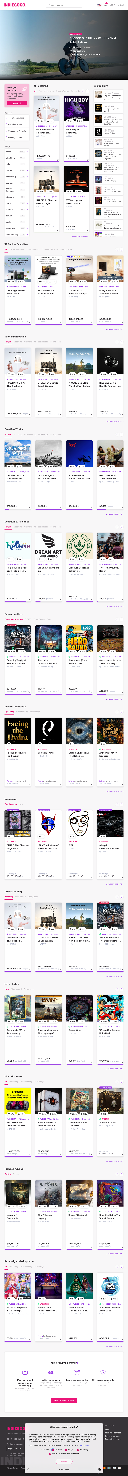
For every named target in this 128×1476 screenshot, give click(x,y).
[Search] (49, 4)
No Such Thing (46, 752)
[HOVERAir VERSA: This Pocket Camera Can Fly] (46, 108)
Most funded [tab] (20, 897)
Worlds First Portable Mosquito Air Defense (78, 293)
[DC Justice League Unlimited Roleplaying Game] (110, 1008)
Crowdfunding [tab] (30, 342)
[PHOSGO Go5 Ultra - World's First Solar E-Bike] (79, 361)
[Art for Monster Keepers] (110, 731)
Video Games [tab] (39, 619)
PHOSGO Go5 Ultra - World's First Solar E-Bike (79, 385)
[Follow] (9, 744)
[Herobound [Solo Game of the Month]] (79, 638)
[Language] (99, 5)
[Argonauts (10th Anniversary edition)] (17, 1008)
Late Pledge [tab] (43, 342)
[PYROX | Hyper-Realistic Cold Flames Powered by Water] (76, 179)
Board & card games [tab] (14, 619)
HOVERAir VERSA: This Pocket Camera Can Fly (45, 132)
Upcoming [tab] (18, 342)
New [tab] (21, 804)
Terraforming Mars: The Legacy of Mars (48, 1033)
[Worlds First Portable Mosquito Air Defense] (79, 269)
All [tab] (35, 91)
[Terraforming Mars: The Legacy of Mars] (48, 1008)
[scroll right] (87, 91)
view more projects (80, 237)
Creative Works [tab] (62, 91)
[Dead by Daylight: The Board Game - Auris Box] (17, 638)
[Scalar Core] (79, 1008)
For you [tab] (8, 342)
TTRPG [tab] (28, 619)
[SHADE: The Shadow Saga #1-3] (17, 823)
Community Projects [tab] (50, 249)
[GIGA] (79, 823)
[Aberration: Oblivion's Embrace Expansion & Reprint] (48, 638)
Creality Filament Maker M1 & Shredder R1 (16, 293)
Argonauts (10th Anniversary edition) (16, 1033)
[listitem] (16, 152)
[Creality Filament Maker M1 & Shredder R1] (17, 269)
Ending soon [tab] (55, 342)
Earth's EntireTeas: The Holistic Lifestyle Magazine (79, 755)
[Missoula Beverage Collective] (79, 546)
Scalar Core (74, 1030)
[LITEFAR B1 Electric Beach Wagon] (46, 179)
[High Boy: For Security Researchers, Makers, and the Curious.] (76, 108)
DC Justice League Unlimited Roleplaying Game (109, 1033)
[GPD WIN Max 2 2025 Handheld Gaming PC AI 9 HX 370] (48, 269)
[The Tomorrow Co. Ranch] (110, 546)
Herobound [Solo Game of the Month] (77, 663)
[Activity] (105, 4)
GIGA (70, 845)
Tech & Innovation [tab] (46, 91)
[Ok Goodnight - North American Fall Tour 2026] (48, 453)
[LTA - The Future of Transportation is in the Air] (48, 823)
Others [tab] (49, 619)
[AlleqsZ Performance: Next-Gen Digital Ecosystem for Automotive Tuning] (110, 823)
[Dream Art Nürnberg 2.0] (48, 546)
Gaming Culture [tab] (77, 91)
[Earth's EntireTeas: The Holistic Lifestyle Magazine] (79, 731)
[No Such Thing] (48, 731)
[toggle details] (59, 161)
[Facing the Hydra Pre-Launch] (17, 731)
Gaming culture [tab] (66, 249)
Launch (16, 103)
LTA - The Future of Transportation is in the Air (49, 848)
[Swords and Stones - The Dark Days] (110, 638)
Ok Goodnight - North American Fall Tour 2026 (48, 478)
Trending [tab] (9, 897)
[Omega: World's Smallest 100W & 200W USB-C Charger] (110, 269)
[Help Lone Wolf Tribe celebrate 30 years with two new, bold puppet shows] (110, 453)
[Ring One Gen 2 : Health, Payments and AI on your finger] (110, 361)
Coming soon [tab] (11, 804)
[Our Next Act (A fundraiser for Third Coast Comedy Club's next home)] (17, 453)
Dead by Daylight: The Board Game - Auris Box (17, 663)
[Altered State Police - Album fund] (79, 453)
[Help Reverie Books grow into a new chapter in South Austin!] (17, 546)
